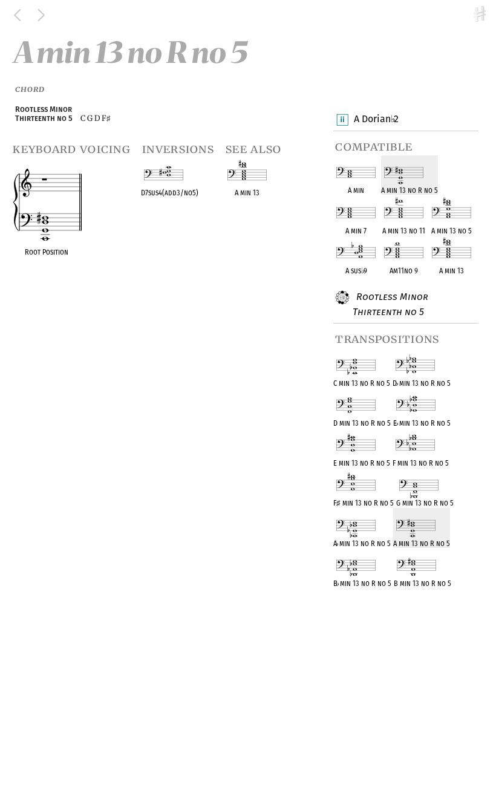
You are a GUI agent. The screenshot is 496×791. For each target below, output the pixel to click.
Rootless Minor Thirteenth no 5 (390, 304)
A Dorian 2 (376, 119)
